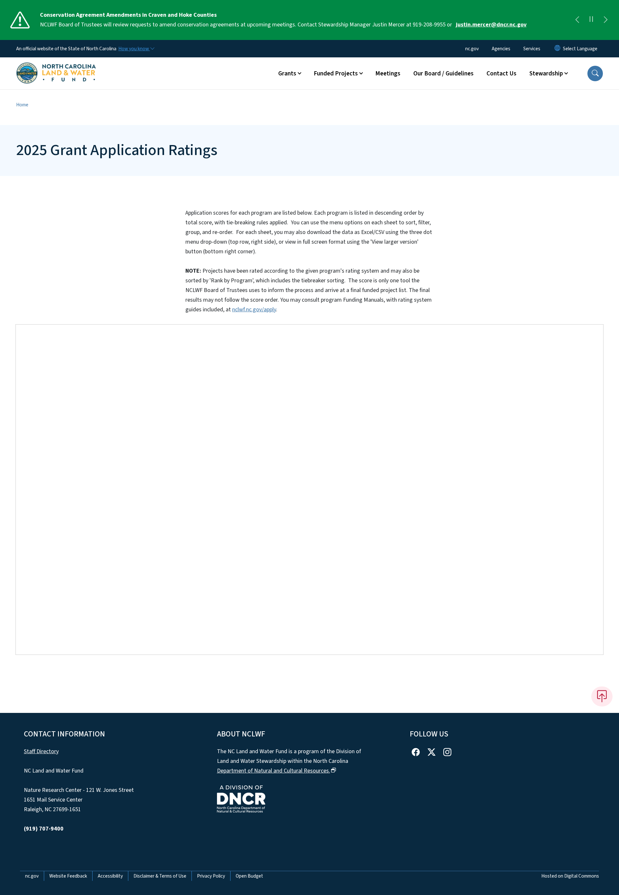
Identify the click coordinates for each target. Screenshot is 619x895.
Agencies (501, 48)
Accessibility (110, 876)
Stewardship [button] (546, 73)
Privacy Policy (211, 876)
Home (22, 104)
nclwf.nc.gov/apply (254, 310)
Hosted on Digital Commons (570, 876)
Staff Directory (41, 751)
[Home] (56, 66)
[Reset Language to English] (557, 49)
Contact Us (501, 73)
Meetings (387, 73)
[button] (595, 73)
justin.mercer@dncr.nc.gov (491, 25)
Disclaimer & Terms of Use (159, 876)
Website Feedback (68, 876)
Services (531, 48)
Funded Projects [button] (336, 73)
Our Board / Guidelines (443, 73)
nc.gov (472, 48)
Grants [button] (287, 73)
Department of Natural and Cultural (273, 771)
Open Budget (249, 876)
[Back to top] (602, 696)
